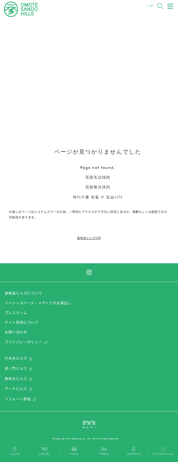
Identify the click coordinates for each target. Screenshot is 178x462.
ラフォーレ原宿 (18, 398)
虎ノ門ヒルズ (16, 368)
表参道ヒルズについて (23, 293)
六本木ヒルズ (16, 358)
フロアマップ (133, 453)
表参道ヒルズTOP (89, 238)
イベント (74, 453)
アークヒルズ (16, 388)
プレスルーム (16, 312)
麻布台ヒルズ (16, 378)
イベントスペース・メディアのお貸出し (38, 302)
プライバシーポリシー (23, 341)
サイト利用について (21, 322)
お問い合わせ (16, 332)
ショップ (14, 453)
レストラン (44, 453)
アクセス (103, 453)
